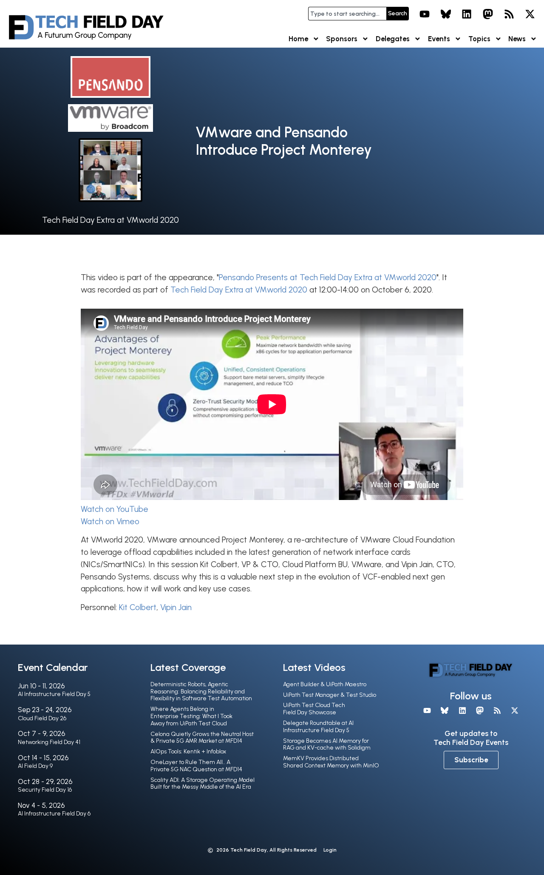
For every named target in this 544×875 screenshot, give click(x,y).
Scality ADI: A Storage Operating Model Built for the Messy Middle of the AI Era (202, 783)
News (517, 38)
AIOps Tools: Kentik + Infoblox (188, 751)
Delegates (393, 38)
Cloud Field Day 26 (42, 718)
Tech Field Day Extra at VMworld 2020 (110, 220)
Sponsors (341, 38)
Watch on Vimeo (110, 521)
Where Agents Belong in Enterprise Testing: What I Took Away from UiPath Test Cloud (191, 716)
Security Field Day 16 (45, 789)
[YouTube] (424, 14)
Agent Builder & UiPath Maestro (324, 684)
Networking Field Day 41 (49, 742)
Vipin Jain (176, 607)
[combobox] (347, 13)
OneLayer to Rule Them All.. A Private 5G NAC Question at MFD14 (196, 766)
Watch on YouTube (114, 509)
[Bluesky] (446, 14)
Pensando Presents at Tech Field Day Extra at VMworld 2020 (327, 277)
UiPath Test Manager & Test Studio (329, 695)
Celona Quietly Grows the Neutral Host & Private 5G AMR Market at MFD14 (202, 737)
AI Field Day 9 (35, 766)
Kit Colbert (137, 607)
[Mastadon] (488, 14)
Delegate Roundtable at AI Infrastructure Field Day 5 (318, 726)
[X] (530, 14)
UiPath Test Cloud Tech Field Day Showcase (314, 709)
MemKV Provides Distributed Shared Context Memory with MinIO (331, 762)
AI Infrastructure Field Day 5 (54, 694)
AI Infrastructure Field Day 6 (54, 813)
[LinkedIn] (467, 14)
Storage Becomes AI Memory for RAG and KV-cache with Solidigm (327, 744)
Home (298, 38)
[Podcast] (509, 14)
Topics (479, 38)
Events (439, 38)
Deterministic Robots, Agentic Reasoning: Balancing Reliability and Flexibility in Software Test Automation (201, 691)
